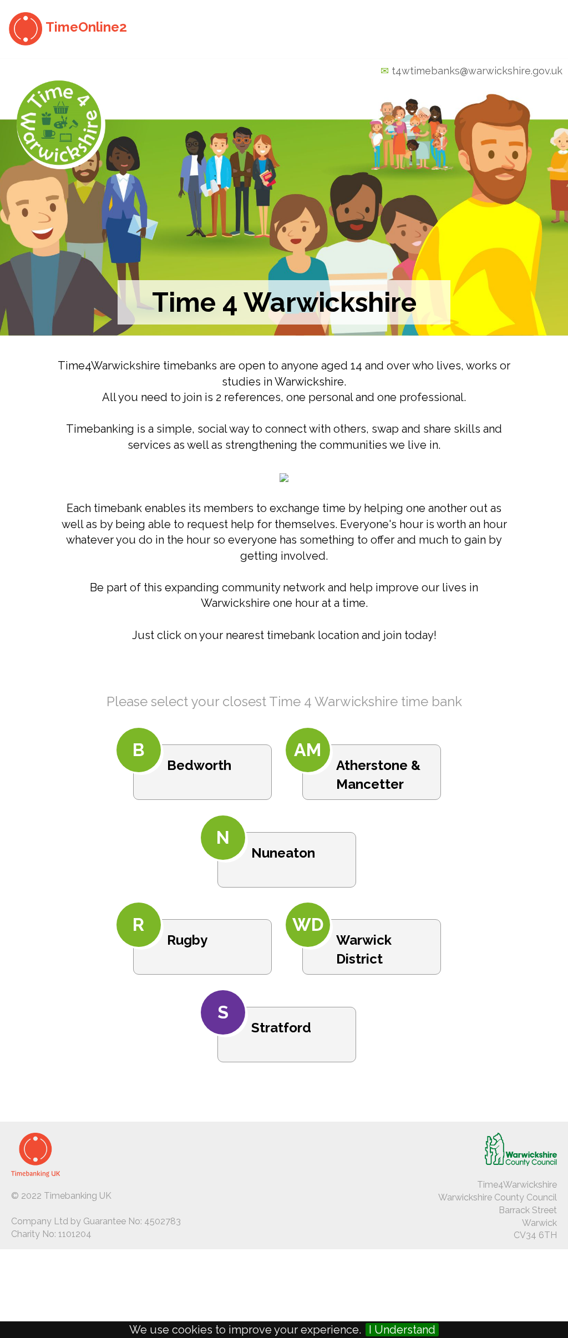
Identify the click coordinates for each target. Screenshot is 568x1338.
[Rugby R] (201, 982)
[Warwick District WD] (369, 982)
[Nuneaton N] (284, 894)
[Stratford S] (284, 1069)
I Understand (402, 1329)
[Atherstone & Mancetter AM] (369, 807)
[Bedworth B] (201, 807)
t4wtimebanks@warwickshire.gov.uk (477, 71)
